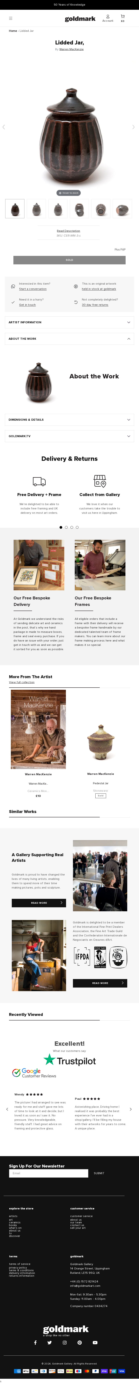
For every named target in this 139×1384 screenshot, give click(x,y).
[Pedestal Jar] (100, 741)
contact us (77, 1225)
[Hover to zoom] (68, 128)
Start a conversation (33, 288)
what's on (15, 1228)
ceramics (15, 1222)
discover (14, 1236)
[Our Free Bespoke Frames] (100, 565)
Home (13, 30)
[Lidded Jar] (14, 208)
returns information (21, 1275)
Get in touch (27, 304)
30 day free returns (95, 304)
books (13, 1225)
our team (76, 1222)
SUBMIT (99, 1173)
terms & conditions (21, 1270)
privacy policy (18, 1267)
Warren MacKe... (38, 783)
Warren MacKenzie (71, 49)
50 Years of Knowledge (69, 4)
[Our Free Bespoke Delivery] (39, 565)
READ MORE (39, 903)
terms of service (20, 1264)
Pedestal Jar (100, 783)
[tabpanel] (39, 496)
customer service (81, 1216)
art (11, 1219)
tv (10, 1233)
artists (13, 1216)
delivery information (22, 1273)
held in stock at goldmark (99, 288)
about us (15, 1230)
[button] (14, 18)
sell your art (78, 1228)
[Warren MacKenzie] (38, 729)
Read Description (68, 230)
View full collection (22, 682)
